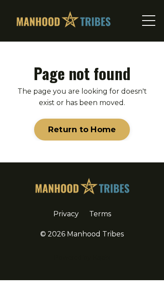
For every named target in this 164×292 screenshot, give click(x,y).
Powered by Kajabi (82, 257)
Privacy (66, 214)
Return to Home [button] (82, 129)
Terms (100, 214)
